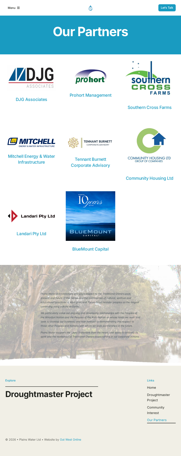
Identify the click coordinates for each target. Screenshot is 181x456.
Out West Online (70, 439)
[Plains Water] (90, 6)
